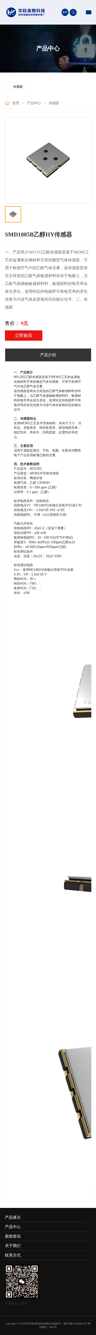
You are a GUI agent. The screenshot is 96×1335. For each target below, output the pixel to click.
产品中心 (34, 103)
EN (65, 12)
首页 (15, 103)
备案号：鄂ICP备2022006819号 (70, 1323)
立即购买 (23, 335)
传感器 (18, 86)
